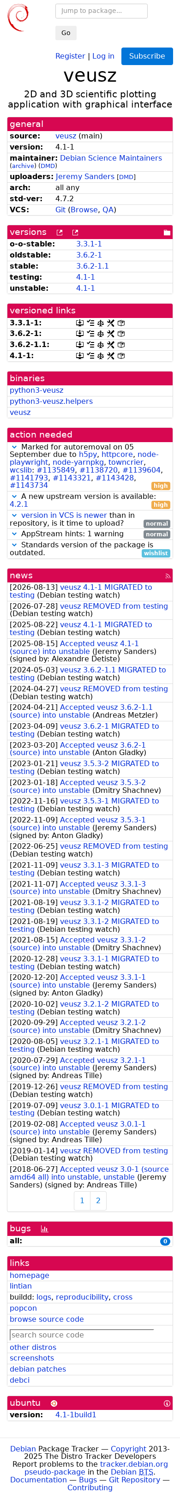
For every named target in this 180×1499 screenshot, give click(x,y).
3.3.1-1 (89, 244)
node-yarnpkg (78, 462)
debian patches (38, 1369)
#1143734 (29, 485)
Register (70, 55)
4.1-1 (85, 277)
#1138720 (98, 470)
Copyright (128, 1449)
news (21, 575)
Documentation (38, 1479)
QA (108, 209)
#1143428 (115, 478)
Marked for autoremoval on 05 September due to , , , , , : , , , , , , (89, 467)
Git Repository (134, 1479)
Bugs (88, 1479)
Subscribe (147, 56)
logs (43, 1297)
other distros (33, 1347)
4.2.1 (19, 504)
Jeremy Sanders (85, 176)
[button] (14, 447)
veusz (65, 136)
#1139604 (141, 470)
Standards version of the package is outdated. (89, 549)
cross (122, 1297)
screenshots (32, 1358)
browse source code (47, 1319)
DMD (48, 165)
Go (66, 32)
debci (20, 1380)
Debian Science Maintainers (111, 158)
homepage (29, 1275)
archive (23, 165)
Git (60, 209)
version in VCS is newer (64, 515)
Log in (103, 55)
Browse (84, 209)
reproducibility (82, 1297)
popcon (23, 1308)
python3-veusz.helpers (51, 401)
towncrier (126, 462)
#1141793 (29, 478)
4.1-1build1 (75, 1414)
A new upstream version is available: (89, 501)
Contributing (90, 1487)
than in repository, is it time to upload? (89, 520)
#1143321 (72, 478)
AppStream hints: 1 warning (93, 534)
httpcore (117, 454)
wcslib (21, 470)
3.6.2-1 (89, 255)
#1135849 (55, 470)
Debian (23, 1449)
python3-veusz (36, 390)
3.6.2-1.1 (92, 266)
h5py (88, 454)
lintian (21, 1286)
